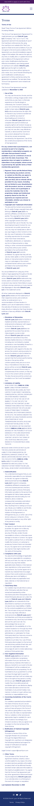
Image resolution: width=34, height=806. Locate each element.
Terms (11, 802)
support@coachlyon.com (19, 750)
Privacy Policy (20, 802)
